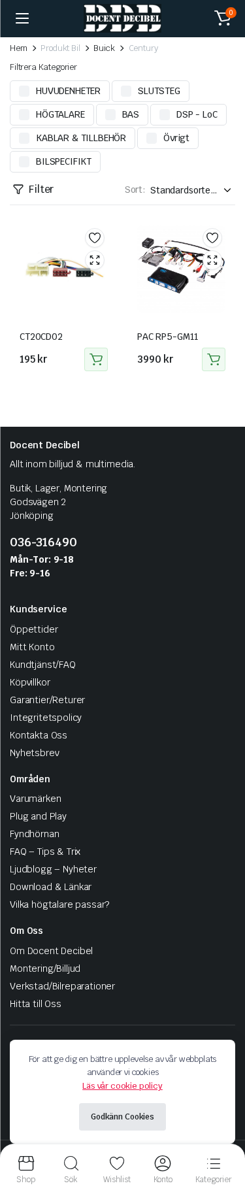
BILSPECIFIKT (63, 161)
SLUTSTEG (159, 91)
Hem (18, 48)
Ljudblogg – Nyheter (53, 869)
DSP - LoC (197, 114)
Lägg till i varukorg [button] (96, 359)
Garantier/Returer (47, 700)
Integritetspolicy (46, 717)
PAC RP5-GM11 (168, 336)
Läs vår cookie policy (122, 1085)
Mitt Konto (32, 647)
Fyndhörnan (34, 834)
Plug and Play (38, 816)
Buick (103, 48)
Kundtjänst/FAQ (43, 664)
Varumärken (35, 798)
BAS (131, 114)
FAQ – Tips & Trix (45, 851)
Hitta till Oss (35, 1004)
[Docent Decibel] (122, 18)
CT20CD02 (41, 336)
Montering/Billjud (45, 968)
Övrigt (176, 138)
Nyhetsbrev (34, 753)
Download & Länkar (50, 887)
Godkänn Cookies (122, 1117)
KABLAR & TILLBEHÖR (81, 138)
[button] (222, 18)
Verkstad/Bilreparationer (62, 986)
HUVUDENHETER (68, 91)
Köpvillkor (30, 682)
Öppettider (33, 629)
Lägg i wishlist (95, 238)
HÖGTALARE (60, 114)
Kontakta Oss (38, 735)
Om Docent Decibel (51, 951)
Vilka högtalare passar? (59, 904)
